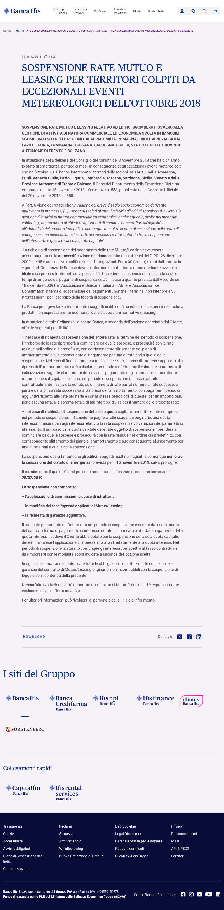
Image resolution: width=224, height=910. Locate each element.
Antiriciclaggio (70, 841)
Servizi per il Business (60, 11)
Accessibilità (13, 841)
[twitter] (199, 894)
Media (137, 11)
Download (34, 637)
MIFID (175, 841)
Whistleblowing (71, 849)
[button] (204, 11)
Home (20, 30)
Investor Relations (120, 11)
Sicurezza (66, 834)
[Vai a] (112, 702)
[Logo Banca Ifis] (21, 11)
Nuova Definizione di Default (81, 856)
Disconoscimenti (184, 834)
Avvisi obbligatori (16, 849)
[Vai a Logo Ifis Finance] (155, 702)
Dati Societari (125, 826)
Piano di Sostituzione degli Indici (23, 858)
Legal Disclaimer (128, 834)
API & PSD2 (180, 849)
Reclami (65, 826)
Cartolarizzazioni (16, 869)
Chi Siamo (100, 11)
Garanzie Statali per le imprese (138, 841)
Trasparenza (13, 826)
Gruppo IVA (64, 892)
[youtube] (209, 894)
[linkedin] (218, 894)
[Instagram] (191, 894)
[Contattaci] (193, 11)
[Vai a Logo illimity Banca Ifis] (199, 702)
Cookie (8, 834)
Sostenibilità (156, 11)
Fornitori (177, 856)
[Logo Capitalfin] (25, 792)
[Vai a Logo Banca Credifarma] (68, 702)
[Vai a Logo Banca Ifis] (25, 702)
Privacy (177, 826)
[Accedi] (182, 11)
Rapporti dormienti (129, 849)
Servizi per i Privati (80, 11)
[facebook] (183, 894)
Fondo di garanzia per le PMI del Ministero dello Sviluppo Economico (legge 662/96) (64, 897)
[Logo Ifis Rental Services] (68, 792)
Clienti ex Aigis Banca (132, 856)
